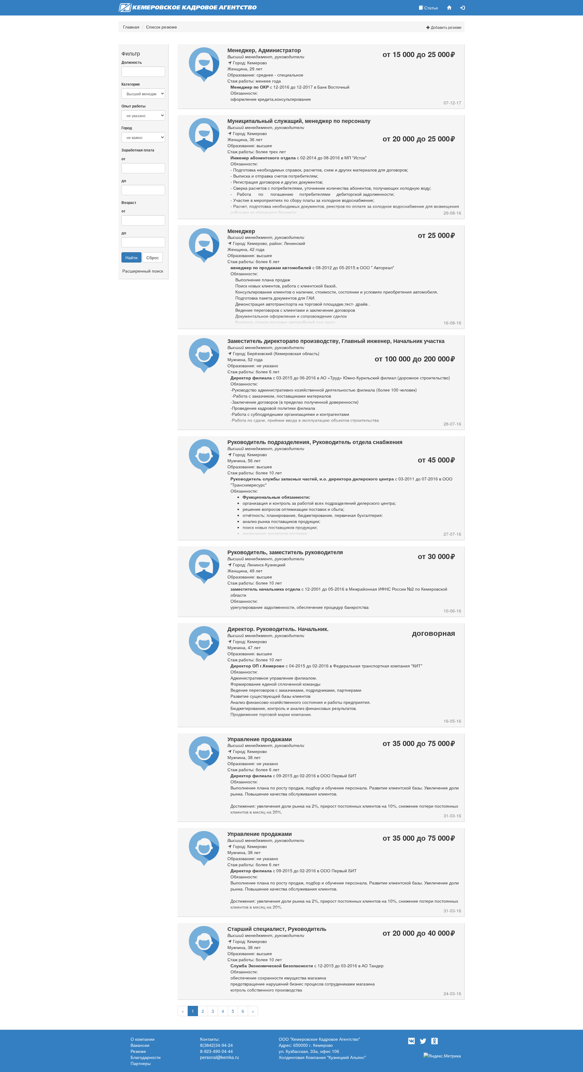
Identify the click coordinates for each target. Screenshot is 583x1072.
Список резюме (161, 27)
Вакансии (140, 1045)
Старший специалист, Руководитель (276, 929)
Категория (130, 84)
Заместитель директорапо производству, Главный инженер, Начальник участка (336, 341)
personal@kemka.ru (219, 1057)
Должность (131, 62)
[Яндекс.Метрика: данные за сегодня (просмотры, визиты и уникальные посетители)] (442, 1056)
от (123, 158)
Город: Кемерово (250, 62)
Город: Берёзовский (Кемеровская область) (276, 353)
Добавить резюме (446, 27)
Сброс (152, 257)
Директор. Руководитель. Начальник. (278, 629)
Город (126, 128)
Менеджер (241, 231)
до (123, 180)
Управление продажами (259, 739)
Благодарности (146, 1057)
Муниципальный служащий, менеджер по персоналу (298, 121)
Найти (131, 257)
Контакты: (210, 1039)
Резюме (138, 1051)
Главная (131, 27)
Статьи (430, 8)
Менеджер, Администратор (264, 50)
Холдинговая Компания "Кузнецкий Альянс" (322, 1057)
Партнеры (141, 1063)
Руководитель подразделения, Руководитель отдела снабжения (315, 442)
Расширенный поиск (142, 271)
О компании (143, 1039)
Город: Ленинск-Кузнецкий (259, 564)
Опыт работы (133, 106)
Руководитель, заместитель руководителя (285, 552)
